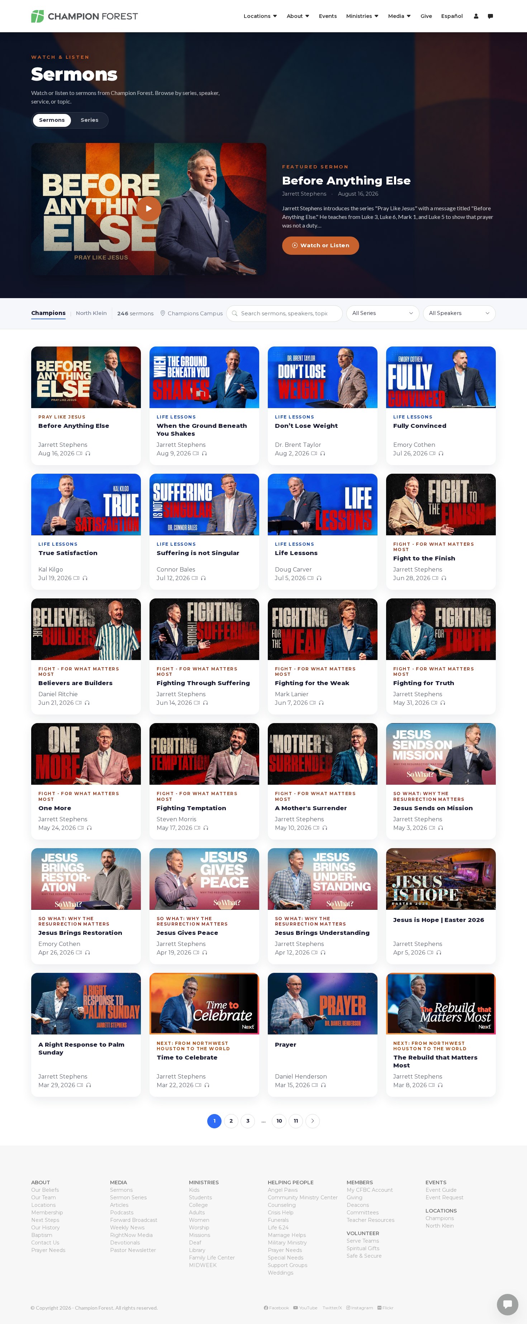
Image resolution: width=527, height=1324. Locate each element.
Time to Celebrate (187, 1057)
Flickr (387, 1307)
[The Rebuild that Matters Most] (441, 1003)
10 (279, 1121)
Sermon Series (128, 1197)
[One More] (86, 754)
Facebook (278, 1307)
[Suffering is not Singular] (204, 504)
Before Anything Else (346, 180)
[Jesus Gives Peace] (204, 879)
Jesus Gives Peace (187, 932)
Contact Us (45, 1242)
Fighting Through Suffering (203, 683)
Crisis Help (281, 1212)
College (198, 1205)
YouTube (307, 1307)
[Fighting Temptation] (204, 754)
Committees (363, 1212)
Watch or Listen (324, 245)
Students (200, 1197)
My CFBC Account (370, 1190)
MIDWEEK (203, 1265)
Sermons (74, 74)
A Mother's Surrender (311, 808)
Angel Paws (283, 1190)
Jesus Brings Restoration (80, 932)
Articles (119, 1205)
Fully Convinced (419, 425)
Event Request (445, 1197)
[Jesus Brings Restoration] (86, 879)
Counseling (282, 1205)
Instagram (361, 1307)
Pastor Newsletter (133, 1250)
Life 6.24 (278, 1227)
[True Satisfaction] (86, 504)
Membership (47, 1212)
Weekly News (127, 1227)
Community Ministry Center (303, 1197)
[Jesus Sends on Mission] (441, 754)
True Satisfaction (68, 552)
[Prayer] (323, 1003)
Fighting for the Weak (312, 683)
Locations (43, 1205)
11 (296, 1121)
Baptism (41, 1235)
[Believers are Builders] (86, 629)
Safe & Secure (364, 1256)
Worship (199, 1227)
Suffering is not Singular (198, 552)
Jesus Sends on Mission (433, 808)
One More (54, 808)
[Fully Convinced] (441, 377)
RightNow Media (131, 1235)
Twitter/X (332, 1307)
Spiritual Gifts (363, 1248)
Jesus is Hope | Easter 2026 (438, 919)
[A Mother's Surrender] (323, 754)
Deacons (358, 1205)
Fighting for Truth (423, 683)
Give (426, 16)
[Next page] (312, 1121)
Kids (194, 1190)
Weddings (280, 1273)
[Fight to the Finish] (441, 504)
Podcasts (121, 1212)
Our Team (43, 1197)
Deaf (195, 1242)
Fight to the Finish (424, 558)
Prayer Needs (48, 1250)
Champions (48, 313)
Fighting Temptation (191, 808)
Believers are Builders (75, 683)
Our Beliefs (45, 1190)
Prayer (285, 1044)
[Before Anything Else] (148, 209)
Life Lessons (296, 552)
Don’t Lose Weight (306, 425)
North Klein (91, 313)
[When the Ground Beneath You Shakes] (204, 377)
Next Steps (45, 1220)
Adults (197, 1212)
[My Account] (475, 16)
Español (452, 16)
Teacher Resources (370, 1220)
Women (199, 1220)
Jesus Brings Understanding (322, 932)
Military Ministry (287, 1242)
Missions (199, 1235)
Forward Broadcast (133, 1220)
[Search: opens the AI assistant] (490, 16)
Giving (354, 1197)
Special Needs (285, 1257)
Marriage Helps (287, 1235)
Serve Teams (363, 1241)
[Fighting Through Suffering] (204, 629)
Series (90, 120)
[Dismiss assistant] (516, 1293)
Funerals (278, 1220)
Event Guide (441, 1190)
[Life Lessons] (323, 504)
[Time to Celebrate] (204, 1003)
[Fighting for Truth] (441, 629)
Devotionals (125, 1242)
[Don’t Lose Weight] (323, 377)
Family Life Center (212, 1257)
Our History (45, 1227)
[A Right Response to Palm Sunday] (86, 1003)
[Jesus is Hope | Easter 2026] (441, 879)
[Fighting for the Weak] (323, 629)
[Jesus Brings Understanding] (323, 879)
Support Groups (287, 1265)
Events (328, 16)
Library (197, 1250)
